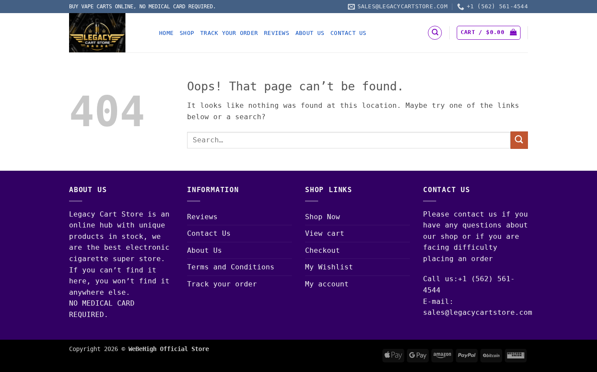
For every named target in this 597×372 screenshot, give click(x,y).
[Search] (435, 33)
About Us (309, 33)
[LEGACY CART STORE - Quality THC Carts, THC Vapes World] (107, 32)
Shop (187, 33)
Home (166, 33)
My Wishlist (329, 267)
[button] (489, 33)
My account (327, 284)
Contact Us (348, 33)
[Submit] (519, 139)
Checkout (322, 250)
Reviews (276, 33)
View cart (324, 233)
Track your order (229, 33)
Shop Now (322, 217)
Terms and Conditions (230, 267)
